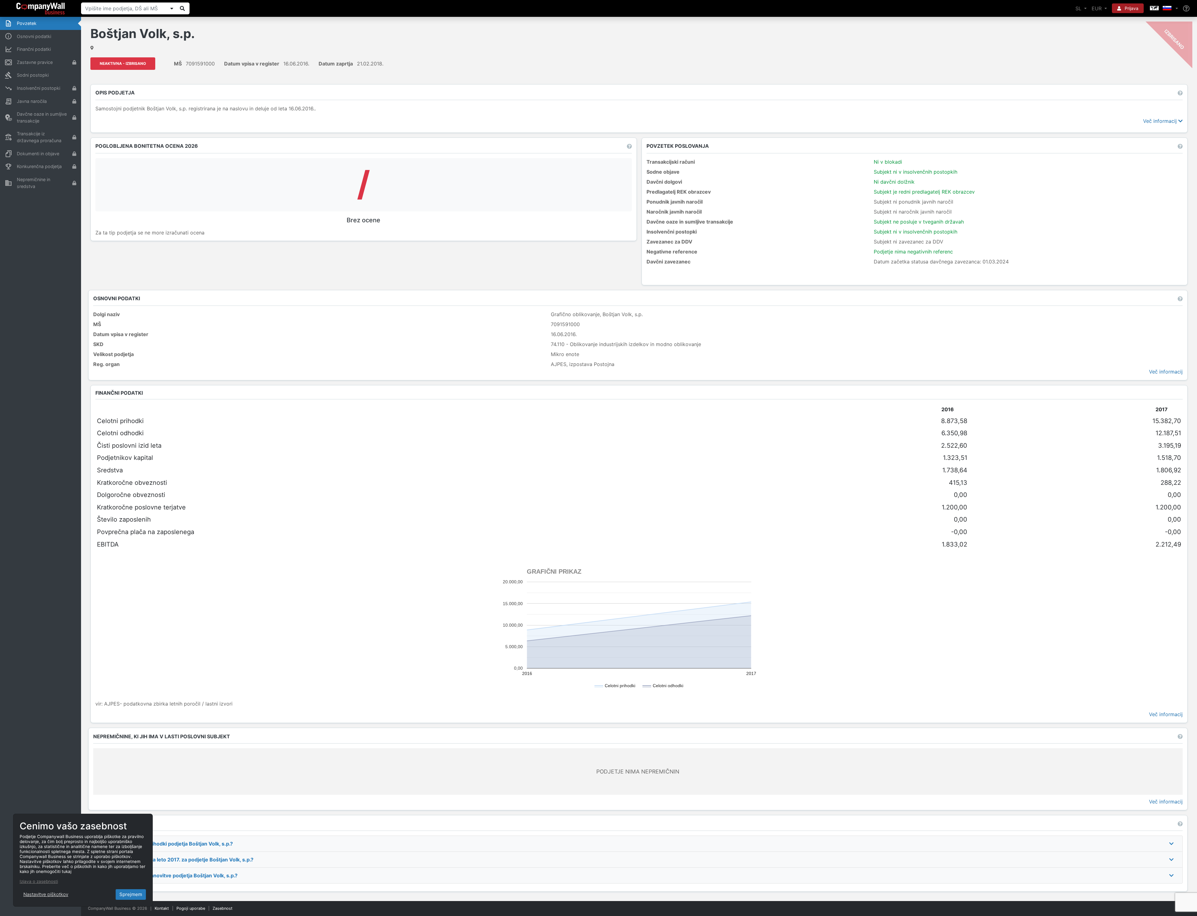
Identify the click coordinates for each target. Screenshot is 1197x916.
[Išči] (182, 8)
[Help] (1186, 8)
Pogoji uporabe (190, 908)
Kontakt (162, 908)
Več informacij (1160, 121)
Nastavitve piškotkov (45, 894)
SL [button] (1079, 8)
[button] (1163, 8)
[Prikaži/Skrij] (171, 8)
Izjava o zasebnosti (39, 881)
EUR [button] (1097, 8)
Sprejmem (130, 894)
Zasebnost (223, 908)
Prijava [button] (1130, 8)
